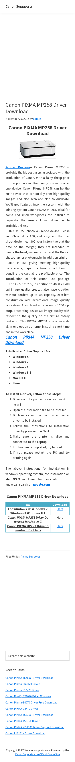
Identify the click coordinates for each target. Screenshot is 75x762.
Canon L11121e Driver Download (25, 733)
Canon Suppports (19, 6)
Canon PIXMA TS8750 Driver (22, 721)
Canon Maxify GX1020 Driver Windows (28, 696)
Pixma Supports (30, 556)
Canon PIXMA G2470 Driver (21, 708)
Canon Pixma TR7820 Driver (22, 684)
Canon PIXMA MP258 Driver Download (37, 339)
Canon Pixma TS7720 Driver (22, 690)
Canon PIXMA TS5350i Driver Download (29, 715)
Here (60, 509)
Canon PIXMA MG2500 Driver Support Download (34, 727)
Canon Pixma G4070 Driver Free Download (31, 702)
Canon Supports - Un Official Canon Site (37, 754)
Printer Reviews (17, 167)
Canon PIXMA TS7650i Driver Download (29, 677)
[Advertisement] (37, 62)
